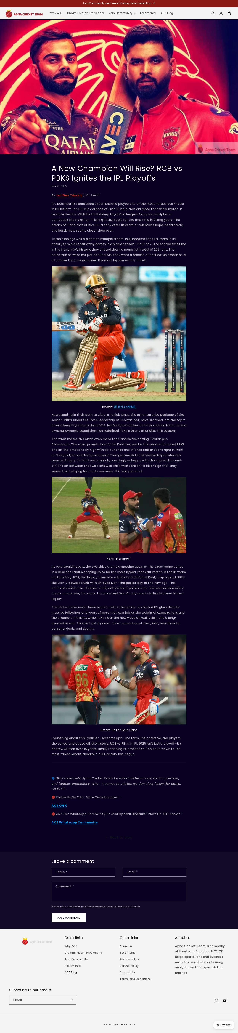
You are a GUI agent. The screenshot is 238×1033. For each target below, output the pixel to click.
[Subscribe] (72, 1000)
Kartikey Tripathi (69, 195)
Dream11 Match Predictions (83, 953)
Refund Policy (129, 966)
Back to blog (121, 837)
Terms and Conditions (135, 979)
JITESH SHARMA (125, 407)
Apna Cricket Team (124, 1024)
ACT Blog (71, 972)
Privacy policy (129, 959)
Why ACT (71, 946)
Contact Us (128, 972)
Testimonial (73, 966)
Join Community (76, 959)
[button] (122, 13)
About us (126, 946)
